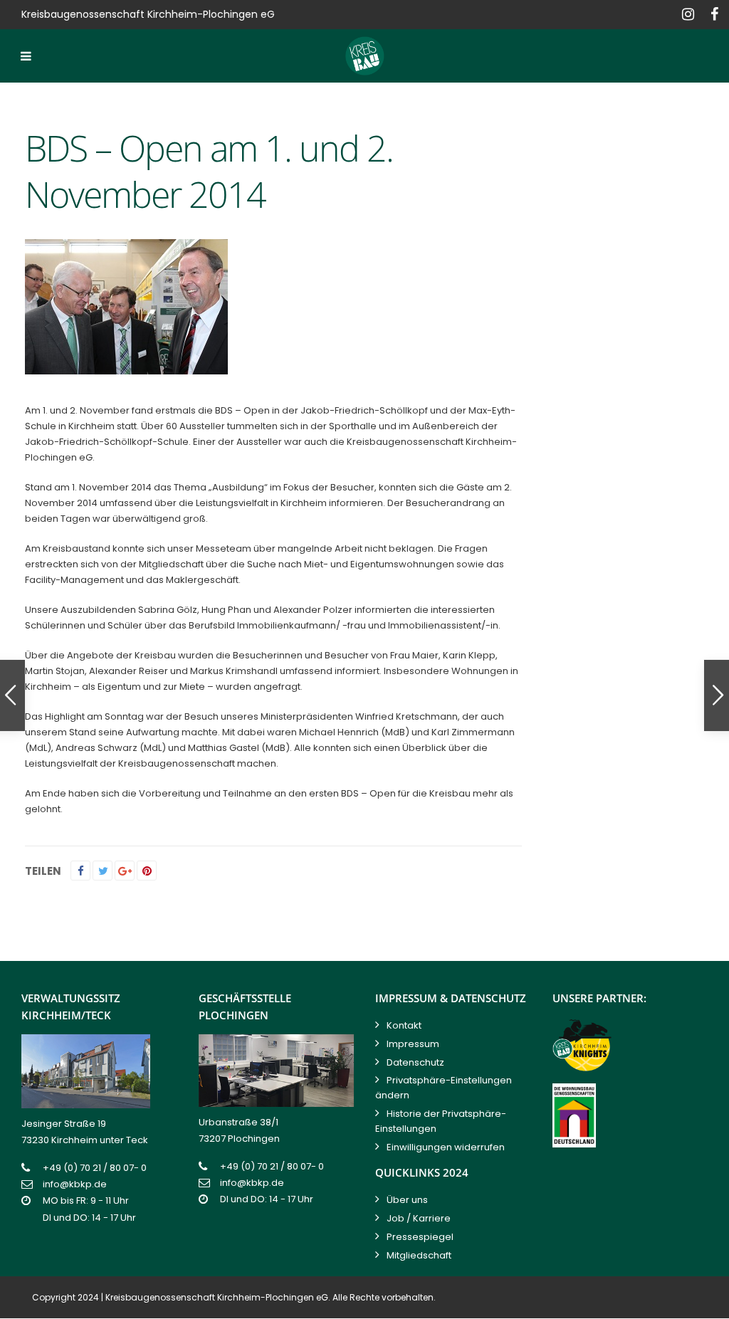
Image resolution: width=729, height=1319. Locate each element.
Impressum (413, 1044)
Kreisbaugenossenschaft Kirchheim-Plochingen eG (216, 1297)
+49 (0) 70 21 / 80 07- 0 (95, 1168)
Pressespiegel (420, 1237)
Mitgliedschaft (419, 1255)
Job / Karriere (419, 1218)
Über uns (407, 1200)
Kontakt (404, 1025)
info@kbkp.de (75, 1184)
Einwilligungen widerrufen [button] (446, 1147)
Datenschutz (415, 1062)
